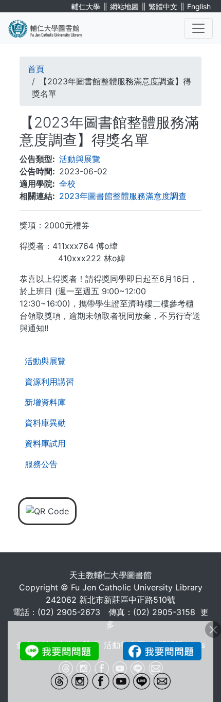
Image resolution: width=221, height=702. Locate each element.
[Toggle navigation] (198, 28)
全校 (67, 183)
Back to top (193, 674)
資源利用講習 (49, 381)
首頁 (36, 69)
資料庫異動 (45, 423)
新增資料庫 (45, 402)
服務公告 (41, 464)
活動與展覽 (45, 361)
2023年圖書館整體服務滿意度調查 (123, 196)
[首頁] (51, 28)
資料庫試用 (45, 443)
